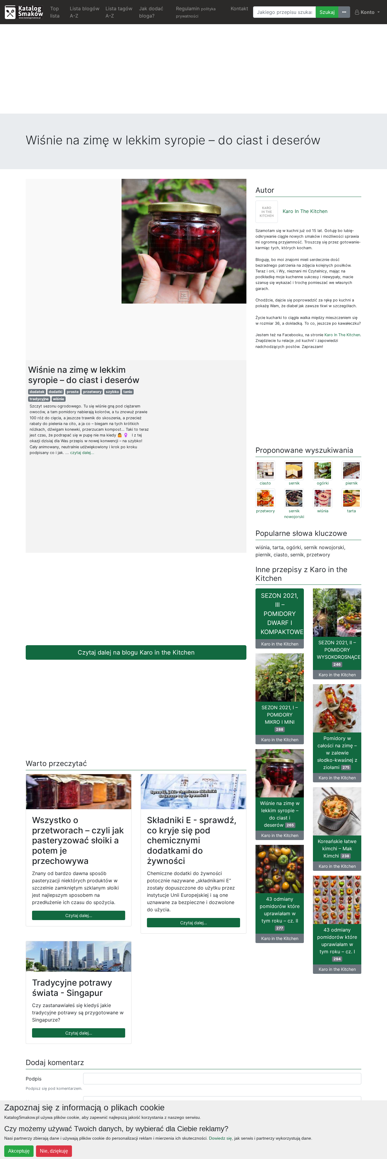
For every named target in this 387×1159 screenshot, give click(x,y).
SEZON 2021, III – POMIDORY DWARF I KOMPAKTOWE (282, 614)
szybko (112, 391)
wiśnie (58, 399)
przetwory (92, 391)
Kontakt (239, 8)
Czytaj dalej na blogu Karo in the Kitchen (136, 652)
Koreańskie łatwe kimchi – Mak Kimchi (337, 848)
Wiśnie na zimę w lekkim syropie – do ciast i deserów (280, 814)
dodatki (55, 391)
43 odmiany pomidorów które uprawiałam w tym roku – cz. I (337, 944)
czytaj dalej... (82, 452)
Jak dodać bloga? (151, 12)
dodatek (37, 391)
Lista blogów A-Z (84, 12)
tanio (127, 391)
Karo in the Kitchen (279, 643)
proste (73, 391)
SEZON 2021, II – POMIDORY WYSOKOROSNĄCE (339, 653)
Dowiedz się (220, 1138)
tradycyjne (39, 399)
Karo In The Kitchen (305, 211)
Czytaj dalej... (78, 915)
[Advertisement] (193, 71)
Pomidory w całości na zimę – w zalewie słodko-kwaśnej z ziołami (337, 752)
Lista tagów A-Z (119, 12)
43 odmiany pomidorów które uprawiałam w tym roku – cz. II (280, 913)
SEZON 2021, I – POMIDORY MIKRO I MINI (280, 718)
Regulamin (196, 11)
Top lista (55, 12)
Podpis (33, 1079)
